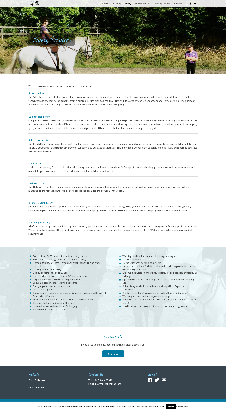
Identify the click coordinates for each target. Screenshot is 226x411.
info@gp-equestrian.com (108, 383)
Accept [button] (171, 406)
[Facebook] (190, 3)
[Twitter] (195, 3)
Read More (182, 406)
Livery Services (51, 39)
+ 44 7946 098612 (103, 380)
